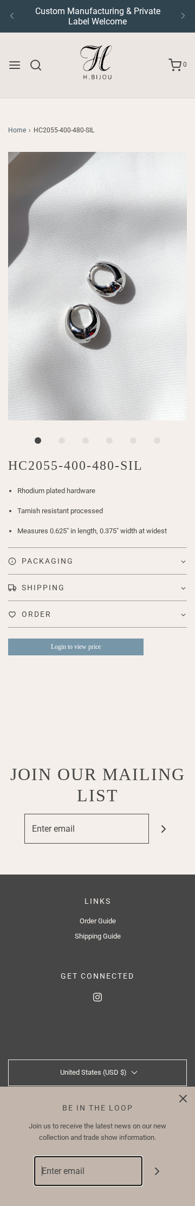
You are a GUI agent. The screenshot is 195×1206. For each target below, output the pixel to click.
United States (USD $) (94, 1072)
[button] (97, 286)
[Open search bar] (39, 65)
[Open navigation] (14, 65)
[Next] (183, 16)
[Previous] (12, 16)
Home (17, 130)
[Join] (164, 829)
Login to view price (76, 646)
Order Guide (98, 921)
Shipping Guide (98, 936)
